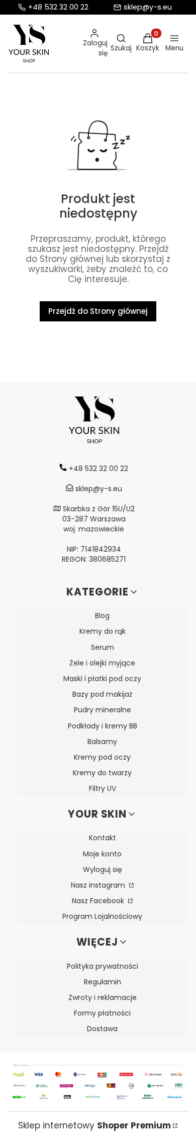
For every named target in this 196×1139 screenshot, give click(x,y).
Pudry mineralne (102, 710)
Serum (102, 647)
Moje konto (102, 854)
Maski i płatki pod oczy (102, 679)
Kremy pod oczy (102, 757)
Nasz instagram (99, 885)
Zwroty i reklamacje (102, 997)
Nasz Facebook (99, 901)
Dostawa (102, 1029)
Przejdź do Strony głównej (98, 311)
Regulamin (102, 982)
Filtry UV (102, 788)
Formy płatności (102, 1013)
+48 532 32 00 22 (58, 7)
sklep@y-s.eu (148, 7)
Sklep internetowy (94, 1125)
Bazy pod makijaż (102, 694)
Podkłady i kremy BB (102, 726)
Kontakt (102, 838)
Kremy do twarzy (102, 773)
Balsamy (102, 741)
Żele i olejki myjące (102, 663)
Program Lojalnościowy (102, 916)
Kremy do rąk (102, 631)
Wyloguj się (102, 869)
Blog (102, 616)
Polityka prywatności (102, 966)
